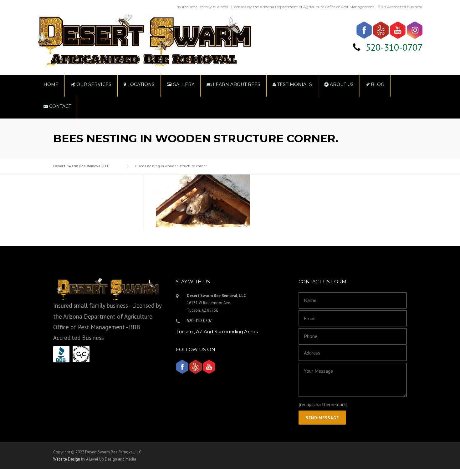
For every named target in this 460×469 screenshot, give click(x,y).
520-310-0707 (393, 47)
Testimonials (294, 84)
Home (51, 84)
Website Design (66, 459)
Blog (377, 84)
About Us (341, 84)
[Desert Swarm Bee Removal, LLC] (144, 37)
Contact (59, 106)
